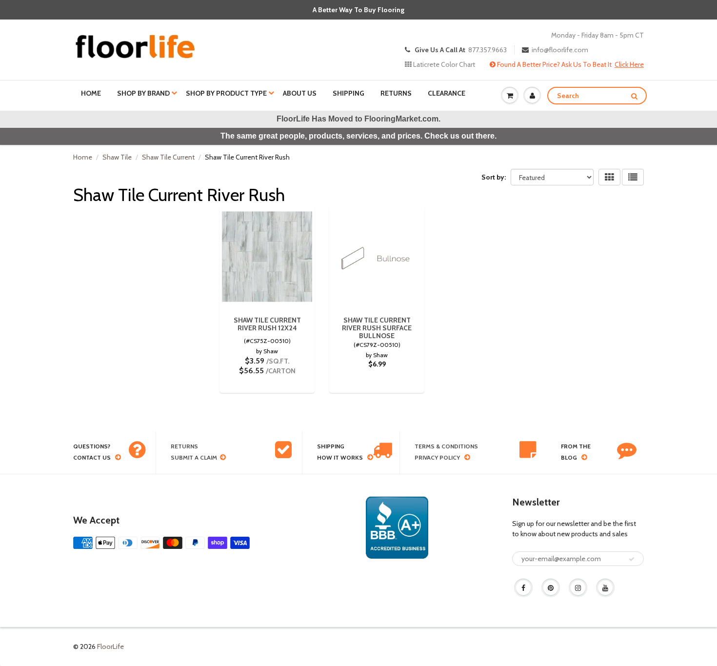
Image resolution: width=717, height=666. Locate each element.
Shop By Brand (143, 93)
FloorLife (110, 646)
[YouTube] (605, 588)
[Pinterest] (550, 588)
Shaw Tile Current (168, 157)
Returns (396, 93)
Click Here (629, 64)
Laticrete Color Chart (443, 64)
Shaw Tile (117, 157)
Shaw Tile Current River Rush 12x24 (267, 324)
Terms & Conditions (446, 446)
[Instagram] (578, 588)
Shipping (348, 93)
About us (300, 93)
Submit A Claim (194, 457)
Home (91, 93)
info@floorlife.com (560, 49)
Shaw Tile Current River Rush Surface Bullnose (377, 328)
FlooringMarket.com (401, 119)
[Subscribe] (631, 559)
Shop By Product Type (226, 93)
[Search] (634, 96)
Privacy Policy (437, 457)
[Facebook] (523, 588)
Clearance (446, 93)
